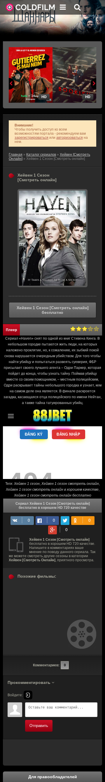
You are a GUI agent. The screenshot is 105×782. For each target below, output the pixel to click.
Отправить (38, 725)
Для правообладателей (52, 776)
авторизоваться (69, 138)
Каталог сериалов (41, 155)
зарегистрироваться (31, 138)
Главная (15, 155)
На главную (30, 7)
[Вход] (28, 695)
